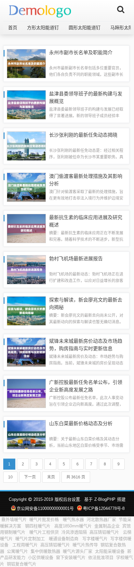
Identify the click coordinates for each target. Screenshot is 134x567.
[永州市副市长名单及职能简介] (26, 63)
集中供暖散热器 (45, 551)
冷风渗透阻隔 (74, 532)
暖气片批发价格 (44, 519)
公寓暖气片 (17, 551)
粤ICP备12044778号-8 (104, 508)
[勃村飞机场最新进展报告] (26, 269)
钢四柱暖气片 (38, 526)
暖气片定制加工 (30, 538)
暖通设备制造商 (64, 538)
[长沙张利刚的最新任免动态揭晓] (26, 145)
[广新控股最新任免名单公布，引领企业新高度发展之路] (26, 392)
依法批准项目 (101, 557)
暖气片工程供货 (44, 532)
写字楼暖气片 (95, 538)
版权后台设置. (68, 499)
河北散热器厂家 (101, 519)
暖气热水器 (73, 519)
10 (10, 477)
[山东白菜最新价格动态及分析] (26, 434)
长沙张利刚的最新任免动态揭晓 (83, 135)
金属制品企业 (107, 526)
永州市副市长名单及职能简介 (81, 52)
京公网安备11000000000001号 (45, 508)
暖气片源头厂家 (77, 551)
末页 (51, 477)
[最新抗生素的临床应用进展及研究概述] (26, 228)
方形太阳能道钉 (43, 27)
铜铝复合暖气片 (21, 563)
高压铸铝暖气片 (104, 532)
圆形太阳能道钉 (84, 27)
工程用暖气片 (25, 544)
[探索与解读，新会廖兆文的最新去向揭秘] (26, 310)
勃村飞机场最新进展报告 (76, 258)
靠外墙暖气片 (14, 519)
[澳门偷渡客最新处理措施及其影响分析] (26, 186)
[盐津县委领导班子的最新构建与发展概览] (26, 104)
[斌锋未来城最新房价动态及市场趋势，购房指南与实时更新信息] (26, 351)
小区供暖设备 (40, 557)
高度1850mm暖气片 (73, 526)
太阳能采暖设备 (110, 551)
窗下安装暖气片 (71, 557)
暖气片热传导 (85, 544)
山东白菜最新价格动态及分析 (81, 423)
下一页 (30, 477)
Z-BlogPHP (104, 499)
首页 (12, 27)
